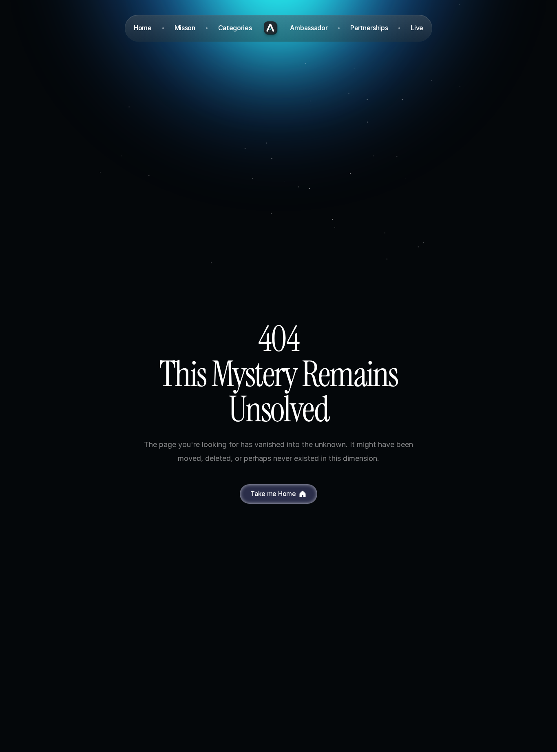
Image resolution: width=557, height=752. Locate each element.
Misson (185, 28)
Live (417, 28)
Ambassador (308, 28)
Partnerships (369, 28)
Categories (235, 28)
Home (143, 28)
